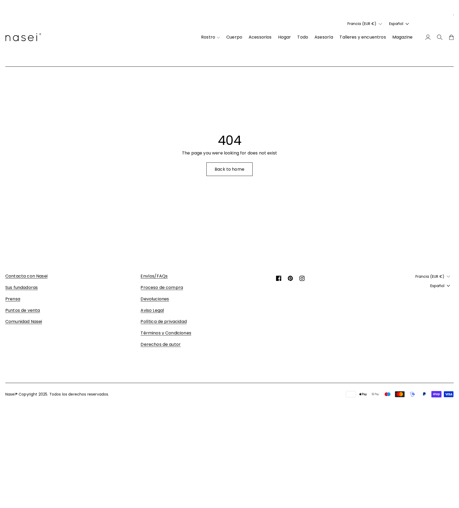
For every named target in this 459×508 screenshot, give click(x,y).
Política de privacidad (164, 321)
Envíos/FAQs (154, 276)
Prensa (12, 299)
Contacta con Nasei (26, 276)
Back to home (229, 169)
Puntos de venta (22, 310)
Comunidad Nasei (23, 321)
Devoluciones (155, 299)
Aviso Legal (152, 310)
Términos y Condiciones (166, 333)
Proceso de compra (162, 287)
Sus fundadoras (21, 287)
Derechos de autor (161, 344)
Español (396, 23)
